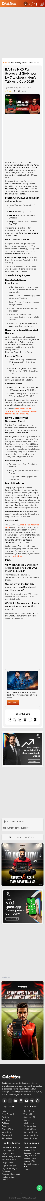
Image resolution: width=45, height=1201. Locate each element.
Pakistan (6, 1123)
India (4, 1111)
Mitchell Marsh (30, 1123)
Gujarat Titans (8, 1153)
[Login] (36, 4)
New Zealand (8, 1114)
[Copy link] (35, 720)
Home (6, 62)
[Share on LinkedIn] (20, 720)
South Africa (7, 1129)
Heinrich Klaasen (31, 1129)
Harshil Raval (12, 88)
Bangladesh (7, 1135)
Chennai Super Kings (11, 1147)
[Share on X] (15, 720)
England (5, 1126)
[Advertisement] (22, 34)
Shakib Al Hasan (30, 1138)
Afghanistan (7, 1138)
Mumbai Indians (9, 1159)
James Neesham (31, 1135)
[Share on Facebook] (10, 720)
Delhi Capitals (8, 1150)
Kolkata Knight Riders (11, 1156)
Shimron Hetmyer (31, 1132)
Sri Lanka (6, 1120)
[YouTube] (30, 720)
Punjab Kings (8, 1162)
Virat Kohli (28, 1114)
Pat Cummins (30, 1126)
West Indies (7, 1132)
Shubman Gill (29, 1117)
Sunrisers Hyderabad (11, 1174)
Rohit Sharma (30, 1111)
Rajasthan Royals (9, 1165)
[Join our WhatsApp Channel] (39, 1188)
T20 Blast (28, 1169)
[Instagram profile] (25, 720)
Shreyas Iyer (29, 1120)
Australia (5, 1117)
